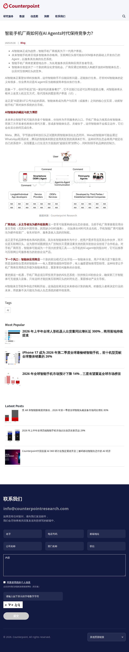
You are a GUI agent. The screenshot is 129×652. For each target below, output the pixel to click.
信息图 (34, 16)
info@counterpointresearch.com (36, 508)
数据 (22, 16)
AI (8, 310)
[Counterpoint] (21, 6)
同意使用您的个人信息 (18, 582)
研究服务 (8, 16)
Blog (22, 42)
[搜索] (124, 16)
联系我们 (60, 16)
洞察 (46, 16)
